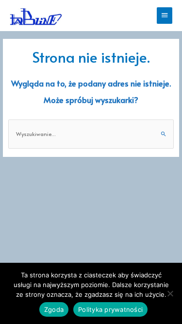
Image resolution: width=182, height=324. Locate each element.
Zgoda (54, 309)
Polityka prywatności (110, 309)
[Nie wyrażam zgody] (170, 293)
